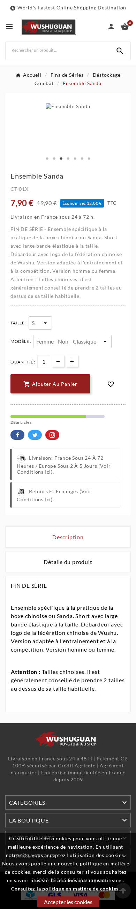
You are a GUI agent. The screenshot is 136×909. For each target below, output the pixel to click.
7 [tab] (88, 158)
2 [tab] (54, 158)
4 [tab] (68, 158)
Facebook (17, 435)
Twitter (35, 435)
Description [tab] (68, 537)
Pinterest (52, 435)
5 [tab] (74, 158)
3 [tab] (61, 158)
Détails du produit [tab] (68, 561)
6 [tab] (81, 158)
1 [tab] (47, 158)
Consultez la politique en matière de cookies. (65, 889)
